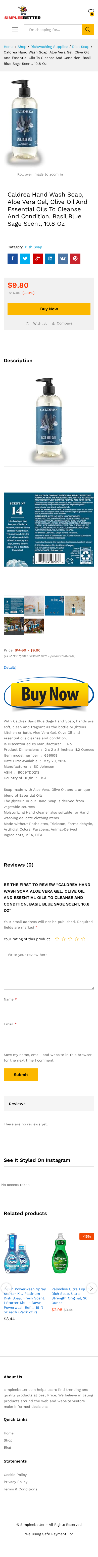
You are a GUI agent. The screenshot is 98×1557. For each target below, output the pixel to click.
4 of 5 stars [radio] (77, 939)
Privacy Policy (15, 1482)
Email (10, 1024)
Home (9, 1433)
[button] (62, 323)
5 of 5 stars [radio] (83, 939)
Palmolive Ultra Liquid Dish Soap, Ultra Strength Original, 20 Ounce (71, 1296)
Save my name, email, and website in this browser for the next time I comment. (48, 1057)
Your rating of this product (27, 939)
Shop (8, 1440)
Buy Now (49, 308)
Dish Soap (33, 247)
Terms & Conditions (20, 1489)
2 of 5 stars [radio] (64, 939)
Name (10, 999)
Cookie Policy (15, 1475)
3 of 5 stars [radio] (70, 939)
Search (88, 29)
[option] (25, 1281)
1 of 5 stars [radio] (57, 939)
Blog (7, 1447)
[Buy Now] (13, 1280)
